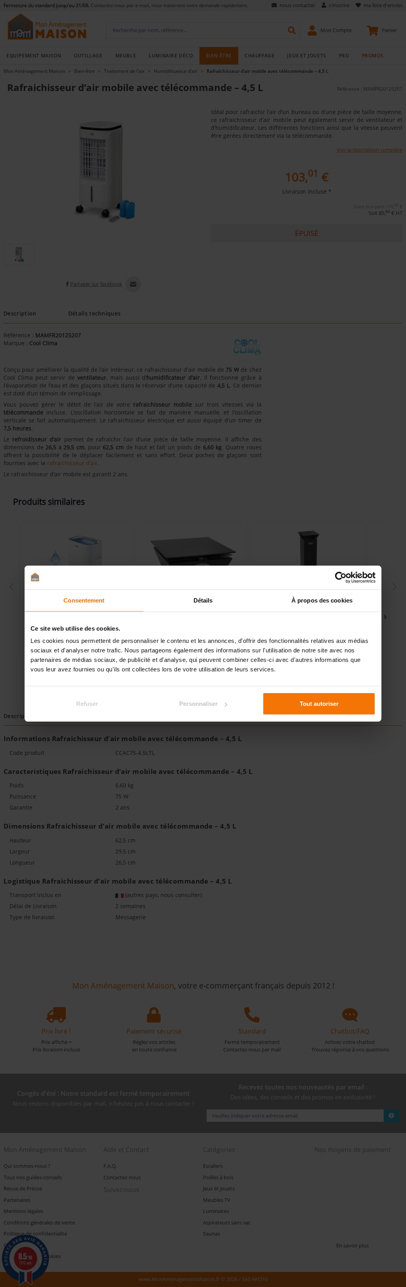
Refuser (87, 703)
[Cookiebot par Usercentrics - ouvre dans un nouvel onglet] (340, 577)
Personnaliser (198, 703)
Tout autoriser (319, 703)
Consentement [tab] (83, 600)
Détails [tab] (203, 600)
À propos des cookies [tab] (321, 600)
